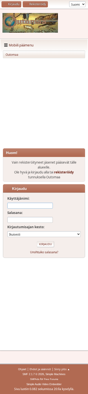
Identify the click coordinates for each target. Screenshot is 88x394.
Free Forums (51, 379)
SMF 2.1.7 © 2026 (33, 374)
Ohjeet (22, 369)
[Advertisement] (44, 104)
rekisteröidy (64, 172)
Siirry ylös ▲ (62, 369)
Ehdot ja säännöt (40, 369)
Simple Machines (55, 374)
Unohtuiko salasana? (44, 252)
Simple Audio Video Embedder (44, 384)
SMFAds (34, 379)
